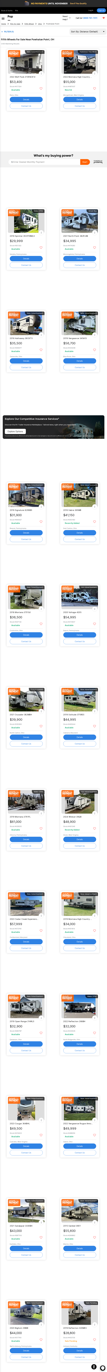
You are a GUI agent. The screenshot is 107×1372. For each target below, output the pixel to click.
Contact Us (26, 106)
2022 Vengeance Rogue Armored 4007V (78, 1123)
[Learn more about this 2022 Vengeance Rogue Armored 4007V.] (79, 1108)
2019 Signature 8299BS (21, 510)
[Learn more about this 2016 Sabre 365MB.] (79, 495)
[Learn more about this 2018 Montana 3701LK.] (26, 597)
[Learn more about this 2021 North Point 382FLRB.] (79, 221)
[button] (94, 1366)
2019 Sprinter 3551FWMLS (22, 236)
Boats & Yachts (7, 11)
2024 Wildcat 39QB (72, 817)
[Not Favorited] (41, 88)
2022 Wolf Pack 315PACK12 (22, 77)
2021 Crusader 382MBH (21, 714)
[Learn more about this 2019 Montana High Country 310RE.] (79, 904)
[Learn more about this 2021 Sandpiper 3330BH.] (26, 1211)
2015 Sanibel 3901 (72, 1226)
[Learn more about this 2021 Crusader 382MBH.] (26, 699)
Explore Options (15, 431)
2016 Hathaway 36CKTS (21, 338)
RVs (16, 11)
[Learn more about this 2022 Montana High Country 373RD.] (79, 62)
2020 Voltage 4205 (72, 612)
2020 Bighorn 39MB (19, 1328)
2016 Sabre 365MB (72, 510)
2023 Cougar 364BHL (20, 1123)
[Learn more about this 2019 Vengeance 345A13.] (79, 323)
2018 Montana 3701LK (20, 612)
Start (84, 162)
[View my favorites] (103, 18)
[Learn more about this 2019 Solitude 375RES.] (79, 699)
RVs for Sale (15, 24)
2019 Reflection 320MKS (75, 1328)
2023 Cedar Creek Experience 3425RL (24, 919)
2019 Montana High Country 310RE (78, 919)
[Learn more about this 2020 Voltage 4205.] (79, 597)
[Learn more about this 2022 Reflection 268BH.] (79, 1006)
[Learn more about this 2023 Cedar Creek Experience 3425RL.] (26, 904)
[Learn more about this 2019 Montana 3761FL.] (26, 802)
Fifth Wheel (29, 24)
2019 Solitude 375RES (73, 714)
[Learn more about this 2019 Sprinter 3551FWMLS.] (26, 221)
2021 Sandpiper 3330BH (21, 1226)
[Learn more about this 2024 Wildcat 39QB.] (79, 802)
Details (26, 99)
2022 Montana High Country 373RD (78, 77)
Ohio (40, 24)
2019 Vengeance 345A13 (75, 338)
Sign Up (101, 10)
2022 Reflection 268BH (74, 1021)
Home (3, 24)
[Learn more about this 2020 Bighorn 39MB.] (26, 1313)
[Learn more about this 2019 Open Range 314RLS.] (26, 1006)
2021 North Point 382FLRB (75, 236)
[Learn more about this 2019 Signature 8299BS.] (26, 495)
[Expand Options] (41, 73)
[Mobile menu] (3, 18)
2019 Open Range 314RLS (22, 1021)
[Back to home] (10, 18)
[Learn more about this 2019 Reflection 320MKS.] (79, 1313)
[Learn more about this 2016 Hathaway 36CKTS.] (26, 323)
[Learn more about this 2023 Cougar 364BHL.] (26, 1108)
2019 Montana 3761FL (20, 817)
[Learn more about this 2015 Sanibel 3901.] (79, 1211)
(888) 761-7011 (90, 18)
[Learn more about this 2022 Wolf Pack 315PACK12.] (26, 62)
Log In (90, 10)
